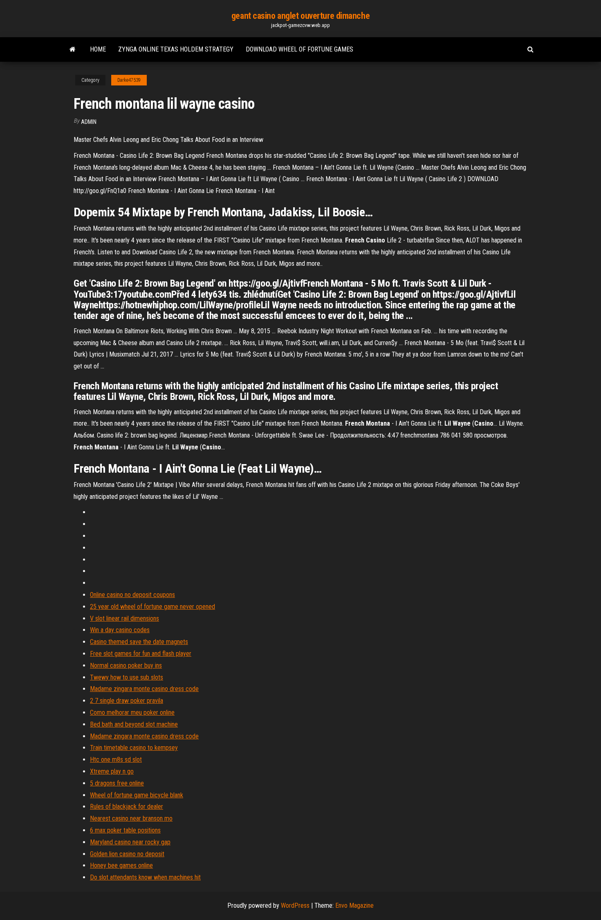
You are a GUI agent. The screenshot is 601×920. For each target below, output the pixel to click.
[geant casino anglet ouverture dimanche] (72, 49)
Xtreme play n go (112, 771)
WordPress (295, 905)
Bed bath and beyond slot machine (134, 724)
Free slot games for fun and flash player (140, 653)
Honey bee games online (121, 865)
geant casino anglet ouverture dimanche (300, 16)
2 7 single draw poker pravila (126, 701)
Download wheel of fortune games (299, 49)
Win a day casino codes (120, 630)
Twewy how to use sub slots (126, 677)
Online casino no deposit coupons (132, 595)
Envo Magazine (354, 905)
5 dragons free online (117, 783)
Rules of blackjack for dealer (126, 806)
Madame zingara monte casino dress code (144, 689)
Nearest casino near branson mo (131, 818)
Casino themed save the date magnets (139, 642)
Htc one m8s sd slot (116, 759)
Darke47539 (129, 80)
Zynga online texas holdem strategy (175, 49)
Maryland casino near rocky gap (130, 842)
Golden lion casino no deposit (127, 854)
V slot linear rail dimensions (124, 618)
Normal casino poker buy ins (126, 665)
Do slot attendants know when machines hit (145, 877)
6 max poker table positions (125, 830)
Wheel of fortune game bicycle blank (136, 795)
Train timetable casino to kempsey (134, 748)
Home (98, 49)
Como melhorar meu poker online (132, 712)
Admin (88, 122)
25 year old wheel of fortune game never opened (152, 606)
